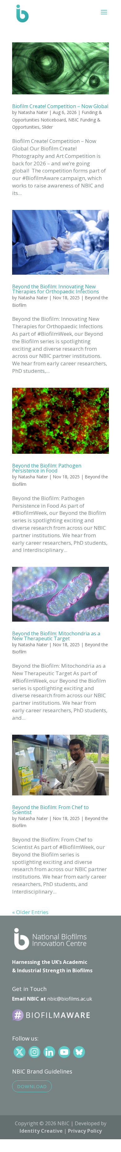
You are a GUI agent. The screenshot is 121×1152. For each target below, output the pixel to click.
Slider (47, 127)
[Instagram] (34, 1052)
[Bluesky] (79, 1052)
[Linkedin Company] (49, 1052)
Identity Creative (41, 1130)
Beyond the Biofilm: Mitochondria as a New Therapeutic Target (56, 636)
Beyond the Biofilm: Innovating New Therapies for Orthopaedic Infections (55, 289)
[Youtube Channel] (64, 1052)
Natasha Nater (33, 112)
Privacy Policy (85, 1130)
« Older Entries (30, 912)
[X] (19, 1052)
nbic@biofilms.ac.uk (69, 998)
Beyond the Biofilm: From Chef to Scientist (50, 810)
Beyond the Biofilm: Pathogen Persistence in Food (46, 468)
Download (32, 1086)
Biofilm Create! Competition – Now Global (60, 106)
